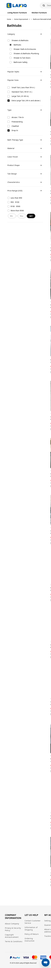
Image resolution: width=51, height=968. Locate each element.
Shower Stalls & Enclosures (25, 49)
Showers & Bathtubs (20, 40)
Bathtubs (17, 45)
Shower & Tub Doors (22, 58)
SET (31, 216)
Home (9, 19)
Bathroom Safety (20, 62)
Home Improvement (21, 19)
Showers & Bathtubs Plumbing (26, 53)
